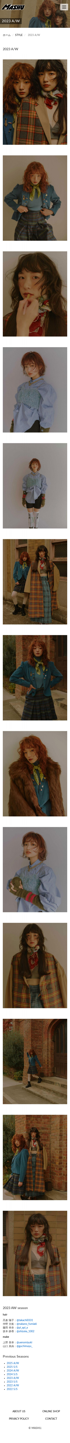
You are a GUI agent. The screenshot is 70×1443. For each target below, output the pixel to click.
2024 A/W (13, 1370)
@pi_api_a (22, 1327)
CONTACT (51, 1419)
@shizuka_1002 (25, 1331)
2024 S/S (12, 1374)
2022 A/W (13, 1385)
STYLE (19, 35)
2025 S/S (12, 1367)
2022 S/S (12, 1389)
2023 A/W (13, 1378)
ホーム (7, 35)
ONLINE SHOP (51, 1411)
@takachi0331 (25, 1320)
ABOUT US (19, 1411)
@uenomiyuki (24, 1342)
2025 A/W (13, 1363)
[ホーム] (14, 7)
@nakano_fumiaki (27, 1324)
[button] (35, 102)
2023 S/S (12, 1382)
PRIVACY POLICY (19, 1419)
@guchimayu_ (24, 1346)
